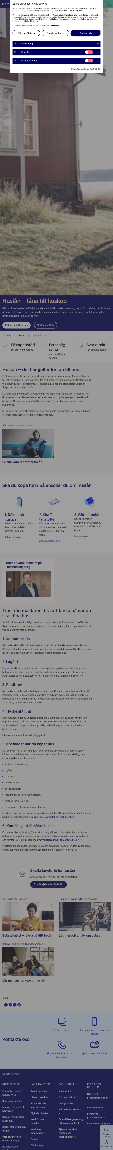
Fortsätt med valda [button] (55, 33)
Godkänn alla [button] (85, 33)
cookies (25, 26)
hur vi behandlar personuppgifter (47, 26)
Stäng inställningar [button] (26, 33)
